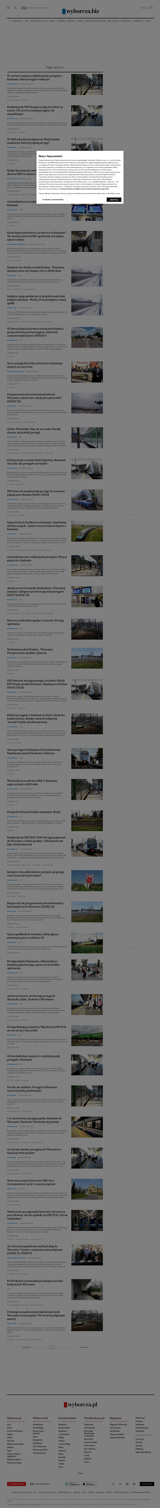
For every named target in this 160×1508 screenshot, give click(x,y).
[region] (80, 177)
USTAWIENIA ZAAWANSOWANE (52, 200)
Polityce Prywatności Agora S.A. (97, 189)
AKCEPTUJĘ (114, 200)
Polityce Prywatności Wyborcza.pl (72, 189)
